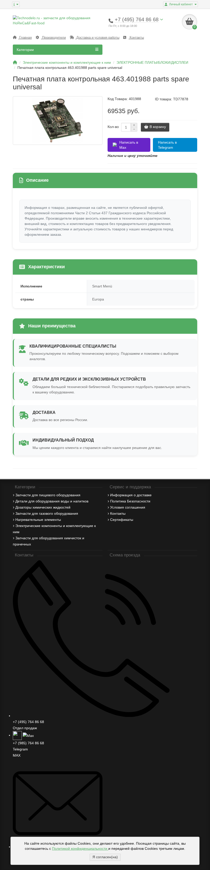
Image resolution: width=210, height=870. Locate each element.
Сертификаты (121, 520)
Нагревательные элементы (38, 520)
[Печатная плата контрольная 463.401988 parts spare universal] (57, 120)
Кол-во (113, 127)
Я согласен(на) (105, 857)
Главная (25, 37)
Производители (53, 37)
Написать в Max (128, 144)
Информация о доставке (131, 495)
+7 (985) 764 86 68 (28, 743)
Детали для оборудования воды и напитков (51, 501)
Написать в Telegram (167, 144)
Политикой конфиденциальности (80, 848)
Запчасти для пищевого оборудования (47, 495)
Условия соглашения (127, 507)
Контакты (136, 37)
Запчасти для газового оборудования (46, 513)
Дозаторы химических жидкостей (42, 507)
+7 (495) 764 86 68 (28, 722)
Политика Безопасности (130, 501)
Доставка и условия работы (97, 37)
